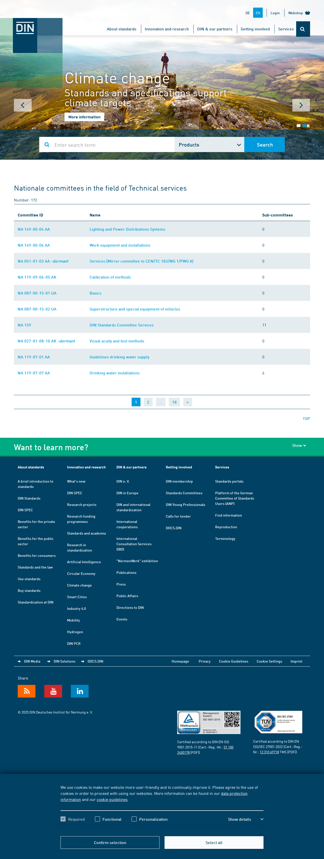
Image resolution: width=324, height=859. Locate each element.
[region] (162, 807)
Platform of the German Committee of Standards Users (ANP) (234, 498)
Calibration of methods (110, 277)
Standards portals (229, 481)
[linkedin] (80, 691)
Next (301, 105)
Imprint (296, 661)
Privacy (205, 661)
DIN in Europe (127, 492)
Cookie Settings (269, 661)
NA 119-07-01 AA (34, 356)
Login (275, 12)
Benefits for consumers (37, 555)
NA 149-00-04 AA (34, 229)
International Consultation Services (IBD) (134, 543)
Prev (23, 105)
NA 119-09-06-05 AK (37, 277)
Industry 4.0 (76, 608)
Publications (126, 572)
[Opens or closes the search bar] (303, 29)
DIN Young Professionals (185, 504)
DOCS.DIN (173, 527)
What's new (76, 481)
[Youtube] (53, 691)
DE (248, 12)
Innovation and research (167, 28)
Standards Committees (184, 492)
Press (121, 584)
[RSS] (26, 691)
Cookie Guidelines (233, 661)
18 (174, 401)
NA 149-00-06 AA (34, 245)
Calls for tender (178, 516)
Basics (96, 292)
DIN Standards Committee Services (122, 324)
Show (297, 445)
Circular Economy (81, 573)
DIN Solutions (64, 661)
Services (286, 28)
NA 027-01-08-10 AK (46, 340)
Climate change (79, 585)
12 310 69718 (269, 751)
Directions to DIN (130, 607)
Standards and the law (35, 567)
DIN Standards (29, 498)
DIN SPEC (25, 509)
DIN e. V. (123, 481)
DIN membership (179, 481)
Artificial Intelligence (84, 561)
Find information (228, 515)
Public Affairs (127, 595)
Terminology (225, 538)
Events (121, 619)
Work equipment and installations (120, 245)
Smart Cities (77, 596)
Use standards (29, 578)
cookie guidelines (112, 799)
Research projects (81, 504)
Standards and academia (86, 533)
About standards (121, 28)
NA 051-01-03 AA (43, 261)
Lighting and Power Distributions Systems (127, 229)
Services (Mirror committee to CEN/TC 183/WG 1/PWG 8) (141, 261)
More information (84, 116)
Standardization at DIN (35, 602)
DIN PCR (73, 643)
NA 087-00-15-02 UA (37, 308)
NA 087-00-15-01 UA (37, 292)
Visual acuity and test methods (117, 340)
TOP (306, 418)
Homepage (180, 661)
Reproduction (226, 526)
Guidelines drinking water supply (119, 356)
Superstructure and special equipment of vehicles (135, 308)
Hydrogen (75, 631)
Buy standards (29, 590)
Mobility (73, 620)
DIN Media (32, 661)
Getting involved (255, 28)
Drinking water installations (115, 372)
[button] (246, 819)
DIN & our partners (214, 28)
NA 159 (24, 324)
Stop (308, 125)
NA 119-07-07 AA (34, 372)
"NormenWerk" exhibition (137, 560)
